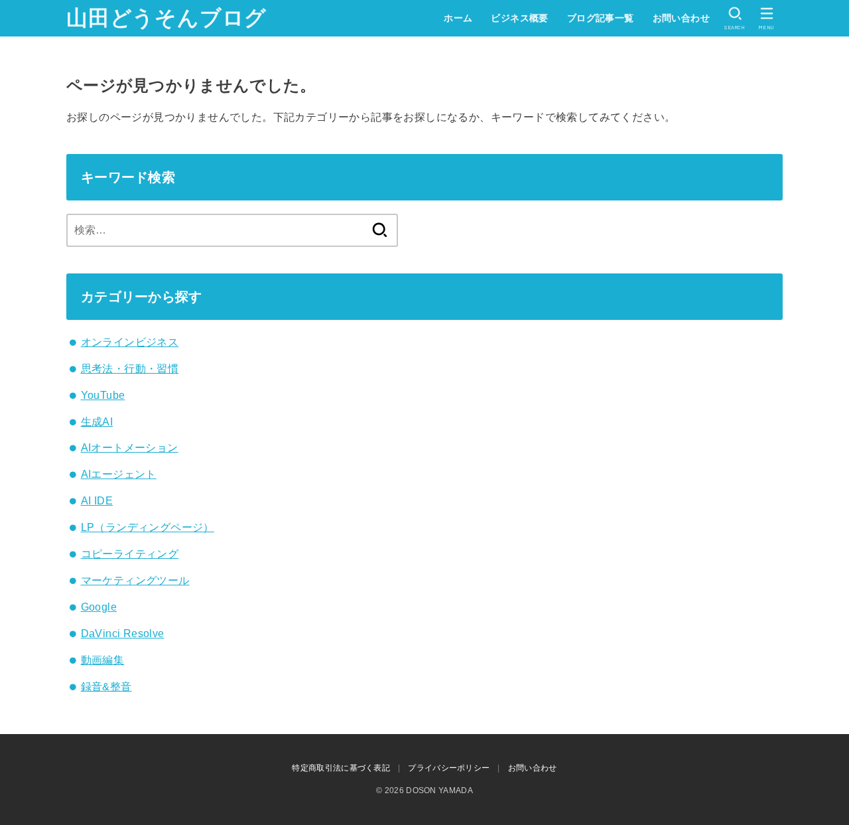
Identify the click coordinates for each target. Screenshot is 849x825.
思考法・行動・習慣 (130, 368)
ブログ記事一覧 (600, 18)
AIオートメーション (129, 447)
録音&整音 (106, 686)
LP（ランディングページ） (147, 527)
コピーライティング (130, 554)
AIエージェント (119, 474)
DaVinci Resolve (122, 633)
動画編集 (103, 660)
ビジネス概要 (519, 18)
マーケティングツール (135, 580)
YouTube (103, 395)
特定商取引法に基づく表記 (341, 768)
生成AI (97, 421)
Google (99, 607)
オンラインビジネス (130, 342)
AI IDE (97, 500)
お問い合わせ (681, 18)
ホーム (458, 18)
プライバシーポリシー (449, 768)
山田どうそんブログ (166, 18)
